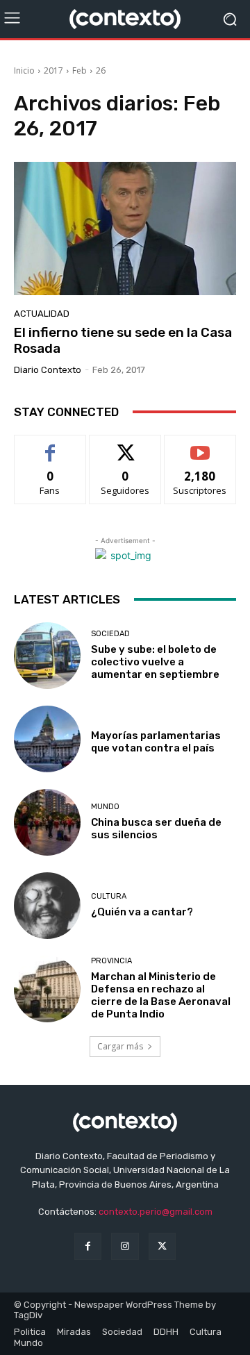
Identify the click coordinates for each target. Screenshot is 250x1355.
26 (101, 70)
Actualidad (41, 313)
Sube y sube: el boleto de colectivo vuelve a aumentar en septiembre (155, 662)
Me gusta (50, 445)
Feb (79, 70)
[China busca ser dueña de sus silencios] (47, 822)
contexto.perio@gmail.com (155, 1211)
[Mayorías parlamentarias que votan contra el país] (47, 739)
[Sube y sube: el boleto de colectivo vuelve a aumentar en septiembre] (47, 655)
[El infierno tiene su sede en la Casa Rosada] (125, 228)
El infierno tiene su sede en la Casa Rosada (123, 340)
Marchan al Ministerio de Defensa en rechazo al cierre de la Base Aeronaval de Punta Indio (161, 995)
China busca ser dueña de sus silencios (156, 828)
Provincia (111, 961)
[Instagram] (124, 1246)
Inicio (24, 70)
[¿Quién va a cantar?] (47, 905)
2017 (53, 70)
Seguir (125, 445)
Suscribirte (200, 445)
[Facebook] (87, 1246)
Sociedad (110, 634)
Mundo (105, 806)
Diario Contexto (47, 370)
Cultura (108, 896)
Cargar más (120, 1046)
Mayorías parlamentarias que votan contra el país (156, 741)
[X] (162, 1246)
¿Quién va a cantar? (142, 912)
